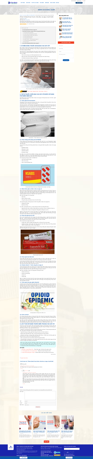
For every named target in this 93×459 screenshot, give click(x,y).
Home (21, 15)
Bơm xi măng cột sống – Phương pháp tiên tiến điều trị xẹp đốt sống (67, 37)
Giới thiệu (23, 2)
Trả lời (21, 368)
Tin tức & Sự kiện (35, 2)
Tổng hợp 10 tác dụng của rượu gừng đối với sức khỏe (67, 26)
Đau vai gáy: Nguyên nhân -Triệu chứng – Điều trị (37, 91)
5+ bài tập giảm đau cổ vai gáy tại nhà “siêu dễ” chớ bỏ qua (67, 18)
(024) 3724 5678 (23, 448)
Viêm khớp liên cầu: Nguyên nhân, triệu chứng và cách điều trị (67, 432)
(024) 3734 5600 (30, 448)
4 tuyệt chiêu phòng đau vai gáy (28, 352)
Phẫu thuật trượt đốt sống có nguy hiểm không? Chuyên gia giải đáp (67, 30)
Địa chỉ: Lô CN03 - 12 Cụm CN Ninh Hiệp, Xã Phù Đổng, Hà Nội (51, 447)
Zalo (67, 452)
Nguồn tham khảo (24, 357)
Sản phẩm (28, 2)
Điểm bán (47, 2)
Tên (21, 401)
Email (21, 402)
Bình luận (21, 391)
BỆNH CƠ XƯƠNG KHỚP (31, 15)
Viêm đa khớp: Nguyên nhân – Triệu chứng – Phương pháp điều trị (39, 432)
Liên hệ (57, 2)
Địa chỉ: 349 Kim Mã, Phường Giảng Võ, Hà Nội (24, 447)
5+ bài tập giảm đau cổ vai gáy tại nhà (29, 350)
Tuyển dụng (79, 0)
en (84, 0)
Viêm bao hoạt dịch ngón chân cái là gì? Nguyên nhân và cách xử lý (53, 432)
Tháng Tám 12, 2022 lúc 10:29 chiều (27, 365)
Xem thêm (46, 441)
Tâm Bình (25, 18)
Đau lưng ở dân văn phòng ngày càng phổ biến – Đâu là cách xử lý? (67, 22)
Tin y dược (24, 15)
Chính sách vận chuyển (45, 454)
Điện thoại (22, 404)
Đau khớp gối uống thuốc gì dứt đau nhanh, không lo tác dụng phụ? (67, 33)
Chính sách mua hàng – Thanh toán (47, 455)
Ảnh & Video (52, 2)
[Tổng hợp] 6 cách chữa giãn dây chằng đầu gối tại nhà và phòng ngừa (25, 432)
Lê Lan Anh (27, 19)
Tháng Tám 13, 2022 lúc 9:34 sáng (29, 372)
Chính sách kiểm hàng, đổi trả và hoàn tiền (46, 453)
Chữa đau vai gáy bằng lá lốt (27, 349)
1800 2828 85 (24, 455)
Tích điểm (42, 2)
